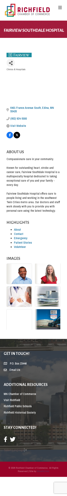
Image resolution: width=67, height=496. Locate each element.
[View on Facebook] (10, 137)
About (17, 229)
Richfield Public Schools (18, 406)
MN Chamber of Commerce (20, 394)
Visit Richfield (12, 400)
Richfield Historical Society (20, 412)
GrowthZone (43, 471)
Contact (18, 234)
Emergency (20, 238)
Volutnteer (20, 247)
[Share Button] (11, 63)
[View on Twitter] (17, 137)
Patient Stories (23, 242)
